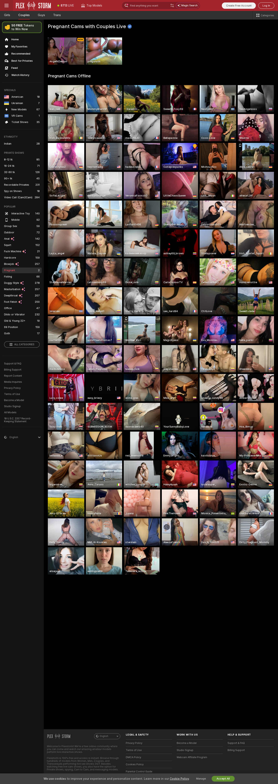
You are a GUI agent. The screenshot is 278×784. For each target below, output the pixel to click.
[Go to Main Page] (33, 5)
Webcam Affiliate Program (192, 757)
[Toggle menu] (6, 5)
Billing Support (12, 369)
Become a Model (14, 400)
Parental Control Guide (139, 771)
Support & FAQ (12, 363)
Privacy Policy (12, 388)
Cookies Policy (135, 764)
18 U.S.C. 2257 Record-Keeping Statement (17, 420)
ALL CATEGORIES (24, 344)
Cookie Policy (179, 778)
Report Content (13, 375)
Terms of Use (12, 394)
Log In (266, 5)
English (104, 736)
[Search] (172, 5)
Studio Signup (12, 406)
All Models (10, 412)
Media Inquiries (13, 381)
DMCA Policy (133, 757)
